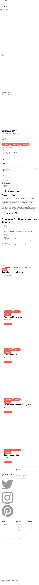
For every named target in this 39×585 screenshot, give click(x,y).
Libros (4, 10)
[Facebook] (31, 2)
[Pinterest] (36, 2)
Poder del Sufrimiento (14, 317)
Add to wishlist (25, 144)
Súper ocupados (11, 455)
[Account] (10, 582)
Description (6, 185)
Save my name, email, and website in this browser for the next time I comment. (17, 267)
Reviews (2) (6, 186)
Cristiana (7, 10)
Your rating (4, 245)
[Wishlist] (30, 582)
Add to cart (6, 144)
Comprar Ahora (15, 144)
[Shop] (0, 582)
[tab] (20, 185)
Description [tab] (11, 191)
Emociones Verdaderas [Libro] (18, 405)
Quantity (3, 139)
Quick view (17, 311)
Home (1, 10)
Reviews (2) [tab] (11, 213)
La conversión (10, 355)
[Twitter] (33, 2)
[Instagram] (35, 2)
